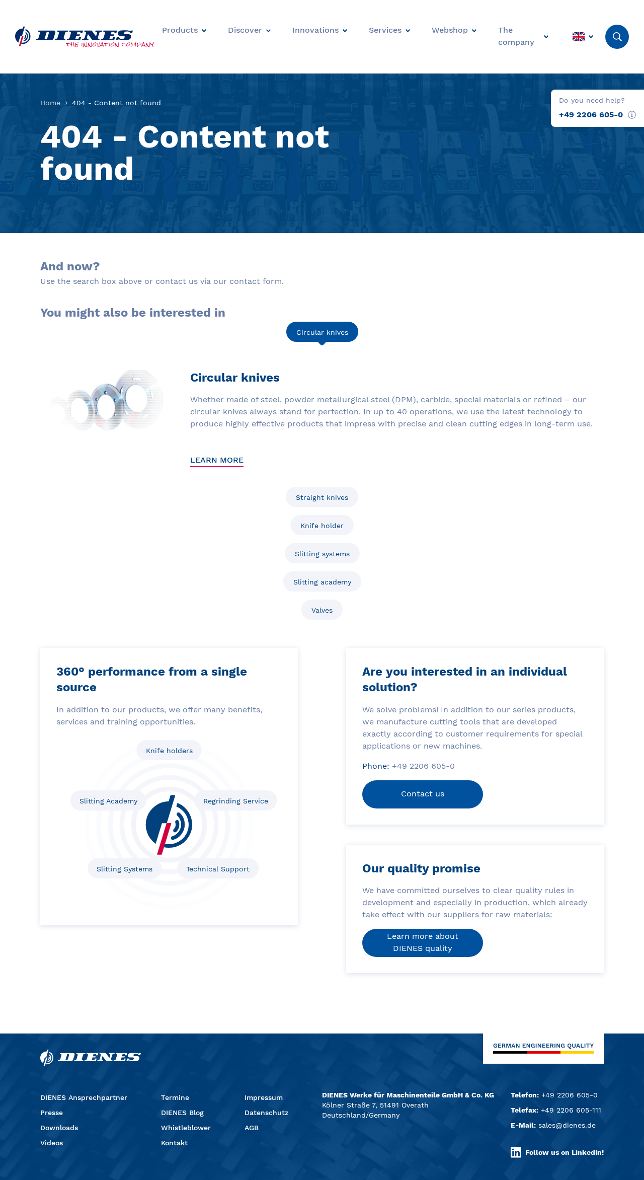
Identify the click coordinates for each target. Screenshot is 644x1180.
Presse (51, 1113)
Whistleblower (186, 1128)
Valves (322, 610)
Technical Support (218, 869)
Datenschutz (266, 1113)
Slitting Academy (108, 801)
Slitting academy (322, 582)
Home (50, 103)
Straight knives (322, 497)
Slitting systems (322, 554)
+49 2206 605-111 (571, 1110)
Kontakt (174, 1143)
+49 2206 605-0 (591, 114)
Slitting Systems (124, 869)
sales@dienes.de (567, 1125)
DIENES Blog (182, 1113)
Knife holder (322, 526)
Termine (175, 1097)
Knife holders (169, 751)
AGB (252, 1128)
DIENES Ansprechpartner (83, 1097)
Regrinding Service (235, 801)
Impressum (264, 1097)
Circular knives (322, 332)
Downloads (59, 1128)
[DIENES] (84, 37)
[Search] (617, 37)
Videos (51, 1143)
